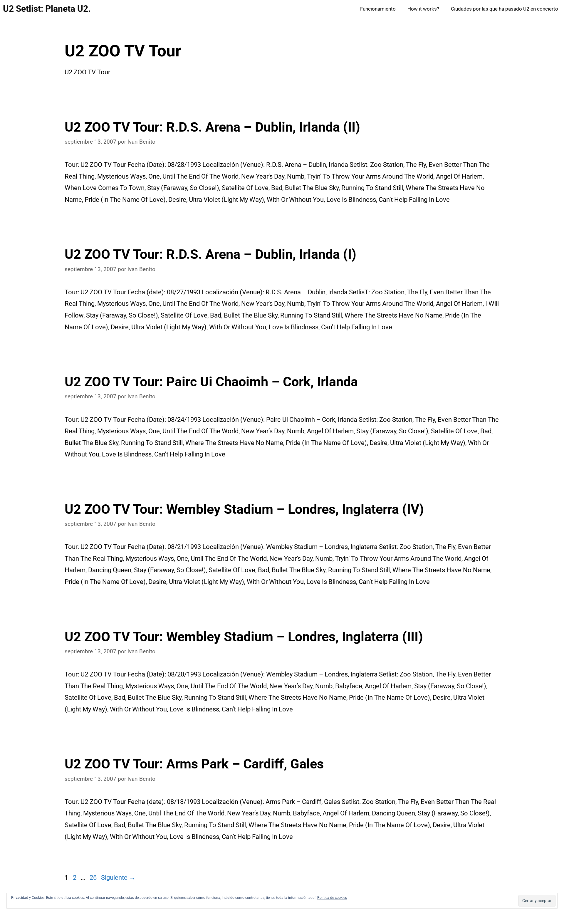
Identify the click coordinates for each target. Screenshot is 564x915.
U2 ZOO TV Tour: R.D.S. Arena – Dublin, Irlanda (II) (212, 127)
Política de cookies (332, 898)
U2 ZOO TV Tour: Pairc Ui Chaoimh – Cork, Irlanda (211, 381)
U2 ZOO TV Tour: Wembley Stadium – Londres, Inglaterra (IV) (244, 509)
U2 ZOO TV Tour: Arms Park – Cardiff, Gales (194, 764)
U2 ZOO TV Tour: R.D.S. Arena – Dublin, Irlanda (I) (210, 254)
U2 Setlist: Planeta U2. (47, 9)
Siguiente (118, 877)
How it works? (423, 9)
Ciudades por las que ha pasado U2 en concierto (504, 9)
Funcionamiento (378, 9)
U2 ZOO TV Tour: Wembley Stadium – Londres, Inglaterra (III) (244, 636)
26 (93, 877)
